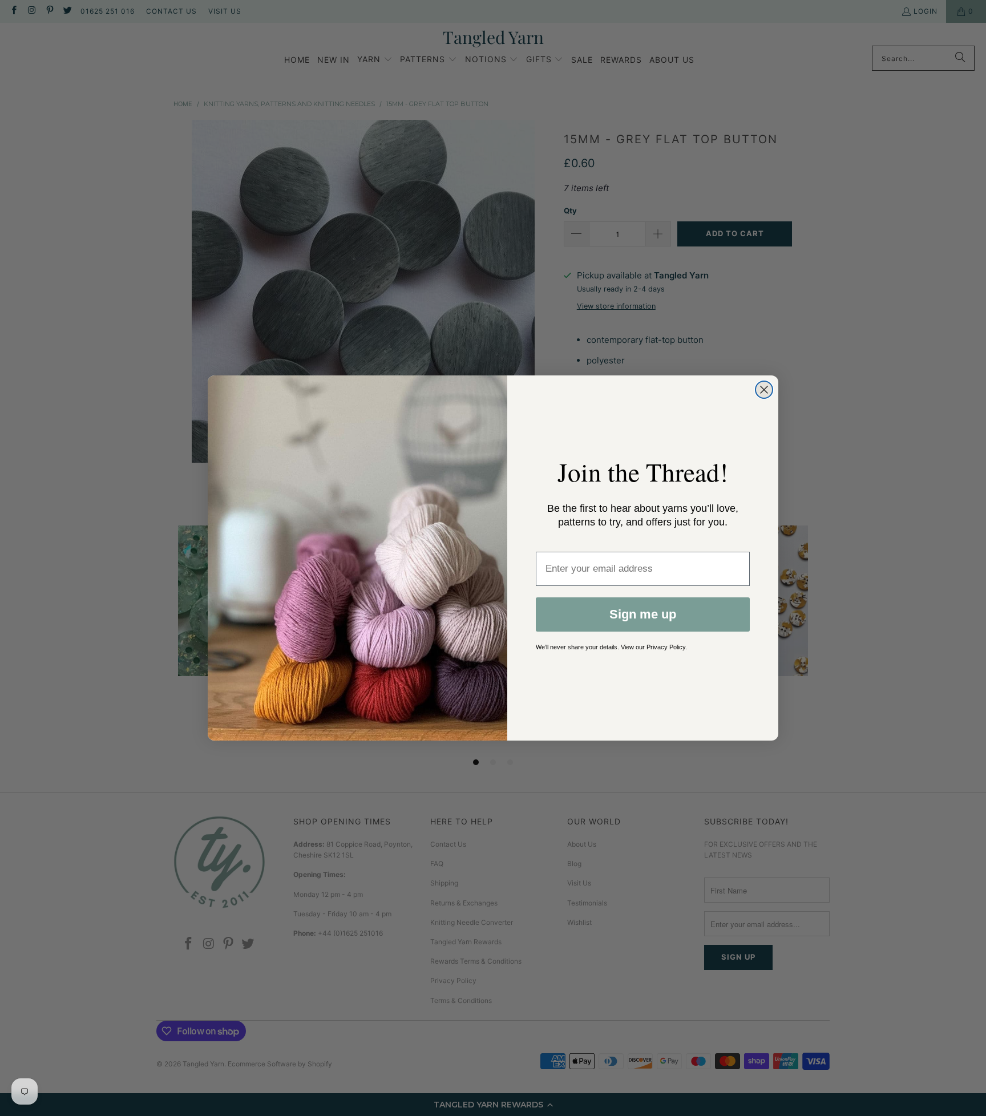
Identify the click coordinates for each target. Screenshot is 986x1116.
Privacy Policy (665, 647)
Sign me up (642, 614)
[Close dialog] (764, 389)
